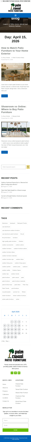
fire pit (22, 234)
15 (12, 329)
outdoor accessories (7, 245)
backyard (12, 223)
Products (5, 391)
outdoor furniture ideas (8, 252)
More (4, 95)
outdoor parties (6, 266)
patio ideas (17, 284)
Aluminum (5, 223)
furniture (15, 237)
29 (12, 337)
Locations (5, 398)
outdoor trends (15, 274)
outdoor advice (20, 245)
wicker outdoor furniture (19, 295)
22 (12, 333)
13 (4, 329)
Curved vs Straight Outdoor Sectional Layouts (14, 196)
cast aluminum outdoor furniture (11, 230)
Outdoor (21, 241)
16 (15, 329)
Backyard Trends (22, 223)
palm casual (15, 277)
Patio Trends (5, 288)
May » (7, 341)
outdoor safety (6, 270)
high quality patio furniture (9, 241)
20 (4, 333)
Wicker (24, 292)
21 (8, 333)
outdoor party (16, 266)
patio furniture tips (7, 284)
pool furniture (15, 288)
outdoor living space (20, 263)
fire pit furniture (6, 237)
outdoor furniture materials (9, 255)
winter (17, 299)
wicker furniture (6, 295)
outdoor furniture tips (8, 259)
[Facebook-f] (12, 373)
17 (19, 329)
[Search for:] (13, 167)
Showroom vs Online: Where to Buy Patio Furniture (13, 109)
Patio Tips (25, 284)
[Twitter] (15, 373)
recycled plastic (6, 292)
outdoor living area (7, 263)
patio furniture (6, 281)
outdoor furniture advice (20, 248)
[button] (15, 15)
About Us (5, 387)
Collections (6, 394)
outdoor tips (5, 274)
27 (4, 337)
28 (8, 337)
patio (22, 277)
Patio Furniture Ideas (18, 57)
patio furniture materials (18, 281)
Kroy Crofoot (6, 57)
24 (19, 333)
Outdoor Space (16, 270)
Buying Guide (16, 116)
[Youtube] (19, 373)
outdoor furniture (6, 248)
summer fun (16, 292)
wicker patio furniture (8, 299)
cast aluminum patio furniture (10, 234)
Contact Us (6, 401)
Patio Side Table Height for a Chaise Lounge (13, 190)
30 (15, 337)
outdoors (25, 266)
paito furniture (6, 277)
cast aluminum (6, 226)
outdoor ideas (20, 259)
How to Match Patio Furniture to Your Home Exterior (14, 51)
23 (15, 333)
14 (8, 329)
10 (19, 325)
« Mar (3, 341)
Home (4, 384)
